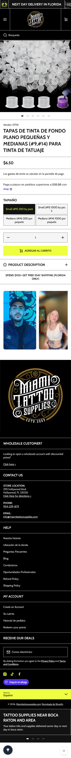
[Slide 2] (28, 115)
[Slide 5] (43, 115)
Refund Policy (11, 578)
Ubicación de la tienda (15, 545)
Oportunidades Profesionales (19, 572)
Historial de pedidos (14, 620)
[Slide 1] (22, 115)
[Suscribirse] (63, 652)
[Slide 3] (33, 115)
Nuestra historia (12, 538)
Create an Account (13, 607)
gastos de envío (16, 173)
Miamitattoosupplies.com (28, 704)
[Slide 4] (38, 115)
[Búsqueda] (3, 35)
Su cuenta (8, 613)
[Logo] (35, 19)
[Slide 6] (49, 115)
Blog (5, 558)
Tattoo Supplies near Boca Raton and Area (30, 718)
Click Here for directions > (17, 496)
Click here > (9, 464)
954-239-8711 (11, 506)
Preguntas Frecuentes (15, 551)
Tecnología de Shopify (52, 704)
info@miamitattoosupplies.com (20, 516)
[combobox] (35, 35)
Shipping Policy (11, 585)
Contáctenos (10, 565)
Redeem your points (14, 627)
